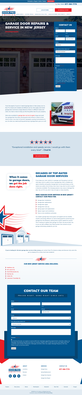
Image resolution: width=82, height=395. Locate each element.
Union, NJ (9, 276)
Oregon (75, 386)
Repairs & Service (19, 14)
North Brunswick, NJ (12, 271)
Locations (27, 14)
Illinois (26, 386)
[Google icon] (10, 376)
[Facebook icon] (14, 376)
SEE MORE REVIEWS (41, 156)
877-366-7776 (71, 4)
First (56, 33)
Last (67, 33)
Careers (24, 375)
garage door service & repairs (26, 115)
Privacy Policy (49, 392)
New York (56, 386)
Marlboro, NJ (10, 267)
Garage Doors (44, 369)
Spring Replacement (46, 372)
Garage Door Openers (52, 14)
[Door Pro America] (9, 11)
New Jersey (17, 386)
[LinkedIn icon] (18, 376)
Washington (36, 386)
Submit (58, 86)
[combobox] (65, 45)
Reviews (25, 372)
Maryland (46, 386)
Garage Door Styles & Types (41, 14)
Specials (31, 14)
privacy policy (61, 83)
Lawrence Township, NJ (13, 278)
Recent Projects (61, 14)
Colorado (66, 386)
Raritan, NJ (10, 274)
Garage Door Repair (45, 378)
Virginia (7, 386)
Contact (68, 14)
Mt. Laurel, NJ (11, 269)
